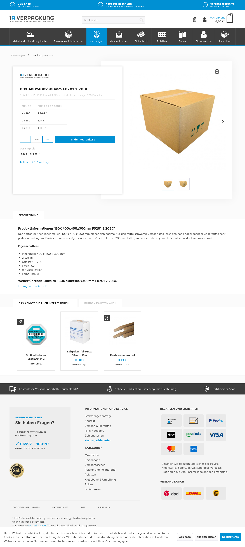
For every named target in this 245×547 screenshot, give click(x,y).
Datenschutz (60, 507)
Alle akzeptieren (206, 536)
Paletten (90, 474)
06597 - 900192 (35, 444)
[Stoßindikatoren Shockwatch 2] (36, 334)
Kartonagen (92, 459)
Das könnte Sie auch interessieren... (44, 303)
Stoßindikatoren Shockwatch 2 (36, 357)
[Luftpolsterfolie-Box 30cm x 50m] (79, 330)
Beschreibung (28, 215)
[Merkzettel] (197, 20)
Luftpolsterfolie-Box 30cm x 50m (79, 353)
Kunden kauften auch (100, 303)
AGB (83, 507)
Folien (89, 484)
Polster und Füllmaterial (100, 469)
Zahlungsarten (94, 435)
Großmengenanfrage (98, 415)
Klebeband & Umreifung (100, 479)
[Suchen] (141, 20)
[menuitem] (113, 20)
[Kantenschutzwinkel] (123, 330)
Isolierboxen (93, 489)
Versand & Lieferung (98, 425)
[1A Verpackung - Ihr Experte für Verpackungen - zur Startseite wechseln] (32, 20)
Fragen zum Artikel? (34, 286)
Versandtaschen (95, 464)
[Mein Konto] (207, 20)
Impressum (104, 507)
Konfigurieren (230, 536)
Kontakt (90, 420)
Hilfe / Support (94, 430)
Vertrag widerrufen (98, 440)
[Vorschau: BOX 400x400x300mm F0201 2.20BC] (168, 184)
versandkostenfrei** (38, 525)
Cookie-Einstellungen (26, 507)
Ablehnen (185, 536)
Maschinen (92, 455)
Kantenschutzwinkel (122, 355)
